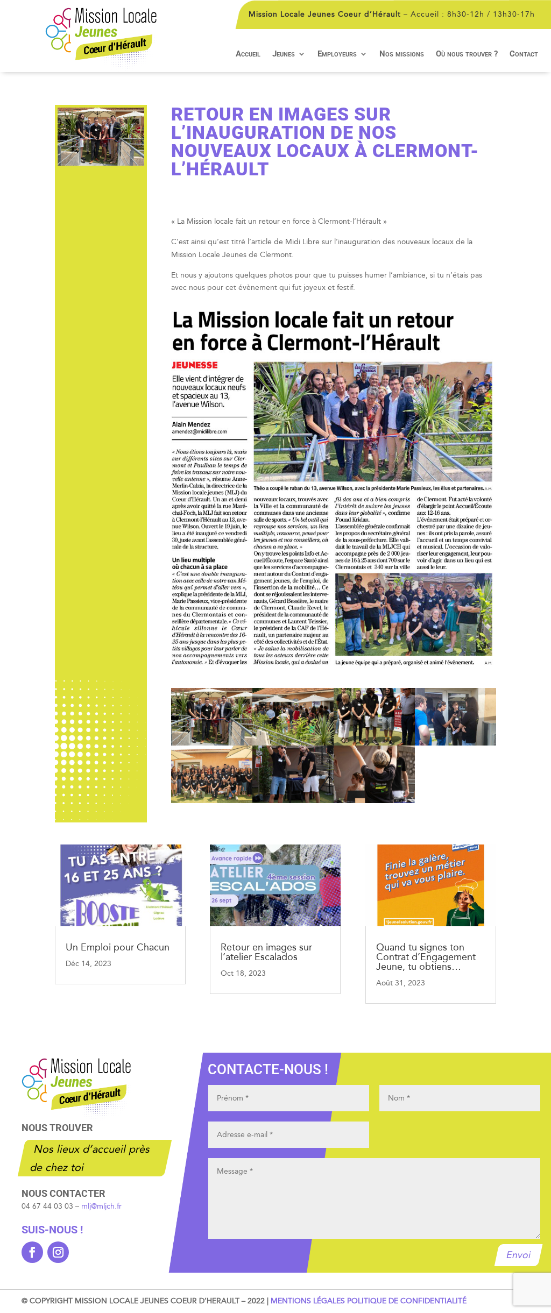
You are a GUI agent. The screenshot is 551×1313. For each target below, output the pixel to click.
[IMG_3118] (374, 743)
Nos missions (401, 54)
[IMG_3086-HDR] (211, 800)
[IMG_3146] (293, 743)
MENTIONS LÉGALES (308, 1300)
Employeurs (337, 54)
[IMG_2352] (455, 743)
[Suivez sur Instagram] (58, 1252)
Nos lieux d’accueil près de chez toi (90, 1158)
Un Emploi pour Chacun (117, 947)
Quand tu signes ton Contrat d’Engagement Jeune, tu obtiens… (426, 957)
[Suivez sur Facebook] (32, 1252)
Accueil (248, 54)
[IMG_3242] (293, 800)
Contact (524, 54)
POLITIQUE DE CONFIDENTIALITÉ (407, 1300)
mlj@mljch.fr (101, 1206)
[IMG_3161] (211, 743)
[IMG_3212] (374, 800)
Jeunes (283, 54)
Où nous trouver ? (467, 54)
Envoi (518, 1255)
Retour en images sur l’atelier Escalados (266, 952)
